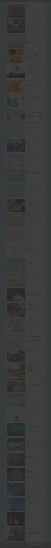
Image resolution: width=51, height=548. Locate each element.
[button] (36, 261)
